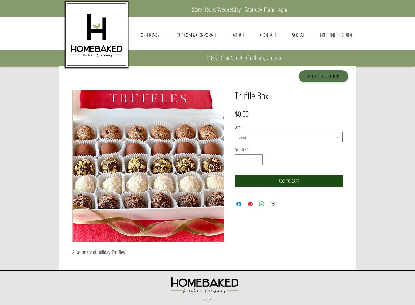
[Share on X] (273, 204)
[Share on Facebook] (238, 204)
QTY (238, 127)
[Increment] (258, 160)
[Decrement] (239, 160)
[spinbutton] (249, 160)
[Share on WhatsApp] (262, 204)
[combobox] (289, 137)
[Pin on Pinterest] (250, 204)
